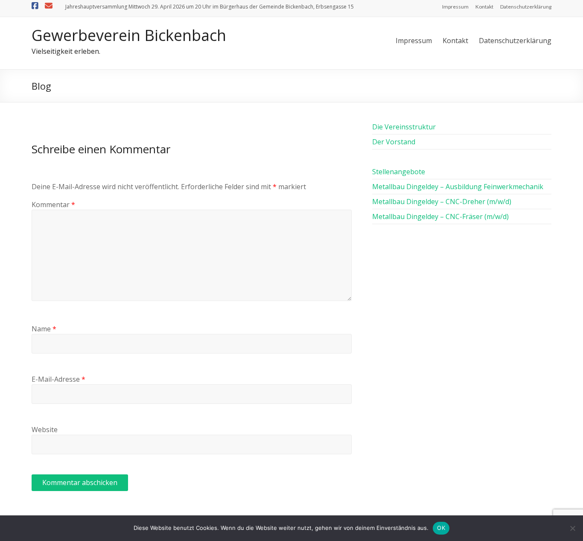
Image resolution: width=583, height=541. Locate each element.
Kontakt (484, 6)
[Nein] (572, 528)
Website (45, 429)
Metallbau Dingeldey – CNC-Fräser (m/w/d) (440, 216)
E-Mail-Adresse (58, 379)
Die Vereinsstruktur (404, 127)
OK (441, 527)
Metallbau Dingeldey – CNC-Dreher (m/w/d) (441, 201)
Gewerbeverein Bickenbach (129, 35)
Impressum (455, 6)
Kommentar (53, 204)
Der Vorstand (393, 141)
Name (44, 328)
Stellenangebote (398, 171)
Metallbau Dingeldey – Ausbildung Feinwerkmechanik (457, 186)
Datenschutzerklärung (525, 6)
